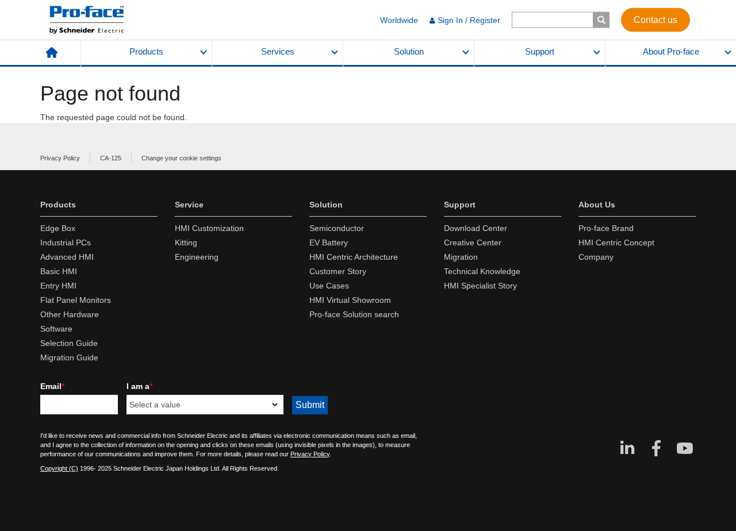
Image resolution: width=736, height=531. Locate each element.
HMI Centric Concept (616, 242)
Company (596, 256)
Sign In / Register (469, 20)
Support (539, 51)
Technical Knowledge (482, 271)
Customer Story (337, 271)
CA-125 (110, 158)
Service (189, 204)
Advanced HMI (67, 256)
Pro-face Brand (606, 228)
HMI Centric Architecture (353, 256)
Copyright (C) (59, 468)
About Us (596, 204)
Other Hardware (69, 314)
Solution (409, 51)
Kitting (186, 242)
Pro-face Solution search (354, 314)
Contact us (655, 19)
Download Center (475, 228)
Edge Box (57, 228)
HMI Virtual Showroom (350, 300)
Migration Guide (69, 357)
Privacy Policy (60, 158)
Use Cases (329, 285)
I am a (139, 386)
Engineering (196, 256)
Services (277, 51)
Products (146, 51)
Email (52, 386)
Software (56, 328)
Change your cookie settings (181, 158)
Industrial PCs (65, 242)
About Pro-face (671, 51)
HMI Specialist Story (480, 285)
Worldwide (399, 20)
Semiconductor (336, 228)
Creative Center (472, 242)
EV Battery (328, 242)
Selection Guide (69, 343)
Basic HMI (58, 271)
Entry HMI (58, 285)
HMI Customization (209, 228)
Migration (461, 256)
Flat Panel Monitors (75, 300)
